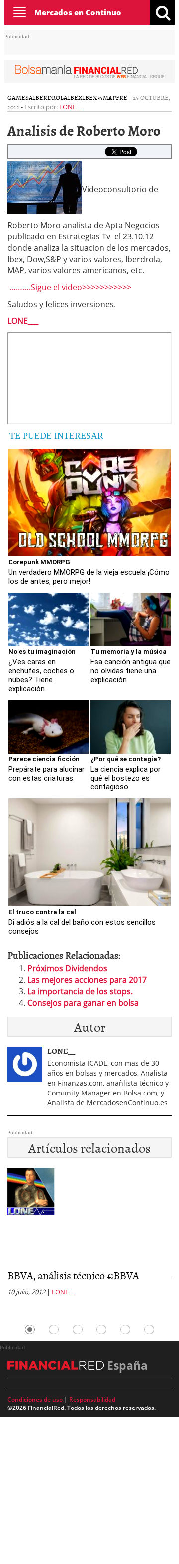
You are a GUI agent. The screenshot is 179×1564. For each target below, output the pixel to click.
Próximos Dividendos (67, 968)
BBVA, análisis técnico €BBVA (73, 1275)
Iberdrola (50, 97)
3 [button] (78, 1329)
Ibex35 (93, 97)
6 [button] (149, 1329)
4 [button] (101, 1329)
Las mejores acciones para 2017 (87, 979)
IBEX (75, 97)
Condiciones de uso (35, 1399)
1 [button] (30, 1329)
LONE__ (70, 106)
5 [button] (125, 1329)
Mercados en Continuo (77, 12)
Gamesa (20, 97)
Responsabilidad (92, 1399)
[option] (89, 1235)
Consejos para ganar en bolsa (83, 1002)
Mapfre (115, 97)
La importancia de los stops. (80, 991)
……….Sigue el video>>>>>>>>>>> (69, 287)
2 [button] (54, 1329)
